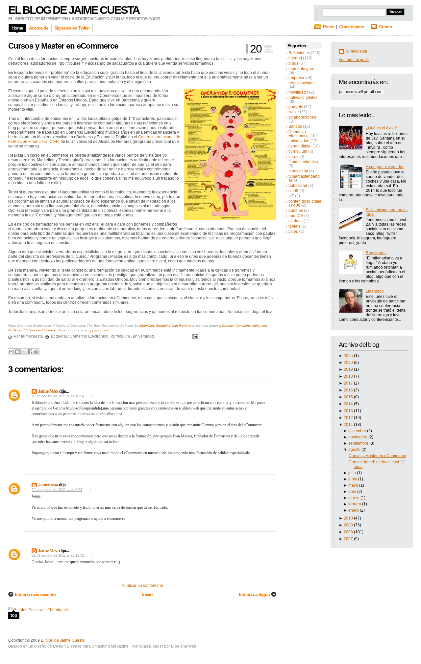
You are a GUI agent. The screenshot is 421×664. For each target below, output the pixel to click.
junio (353, 479)
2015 (349, 397)
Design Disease (67, 646)
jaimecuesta (356, 51)
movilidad (297, 92)
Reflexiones (299, 53)
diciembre (357, 431)
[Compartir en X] (23, 351)
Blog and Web (183, 646)
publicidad (297, 185)
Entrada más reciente (35, 594)
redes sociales (301, 83)
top (14, 615)
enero (354, 510)
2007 (349, 539)
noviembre (358, 437)
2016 (349, 390)
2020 (349, 362)
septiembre (358, 443)
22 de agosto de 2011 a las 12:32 (58, 555)
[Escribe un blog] (17, 351)
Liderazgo (375, 291)
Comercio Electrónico (298, 133)
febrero (355, 504)
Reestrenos (376, 253)
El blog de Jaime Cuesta (73, 10)
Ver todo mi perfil (354, 59)
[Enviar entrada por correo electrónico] (194, 336)
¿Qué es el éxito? (381, 128)
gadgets (295, 106)
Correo (385, 26)
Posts (328, 26)
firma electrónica (303, 162)
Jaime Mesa (48, 391)
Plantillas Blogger (147, 646)
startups (295, 221)
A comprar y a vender (385, 167)
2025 (349, 355)
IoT (291, 196)
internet (295, 58)
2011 (349, 424)
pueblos (295, 210)
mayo (353, 485)
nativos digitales (302, 97)
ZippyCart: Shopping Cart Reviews (165, 325)
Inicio (147, 594)
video (293, 231)
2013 (349, 411)
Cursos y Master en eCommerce (377, 456)
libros (293, 156)
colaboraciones (302, 117)
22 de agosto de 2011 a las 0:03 (57, 490)
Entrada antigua (254, 594)
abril (352, 491)
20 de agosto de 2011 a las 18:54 (58, 396)
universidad (299, 141)
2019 (349, 369)
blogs (293, 63)
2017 (349, 383)
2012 (349, 417)
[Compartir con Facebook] (30, 351)
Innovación (298, 171)
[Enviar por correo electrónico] (11, 351)
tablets (294, 226)
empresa (296, 78)
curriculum (297, 151)
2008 (349, 532)
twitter (293, 112)
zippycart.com (98, 330)
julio (352, 473)
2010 (349, 518)
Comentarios (351, 26)
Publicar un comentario (142, 585)
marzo (354, 498)
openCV (295, 215)
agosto (354, 449)
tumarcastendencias (304, 178)
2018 (349, 376)
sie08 (293, 190)
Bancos (295, 126)
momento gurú (301, 68)
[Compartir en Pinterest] (36, 351)
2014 (349, 404)
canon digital (299, 146)
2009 (349, 525)
